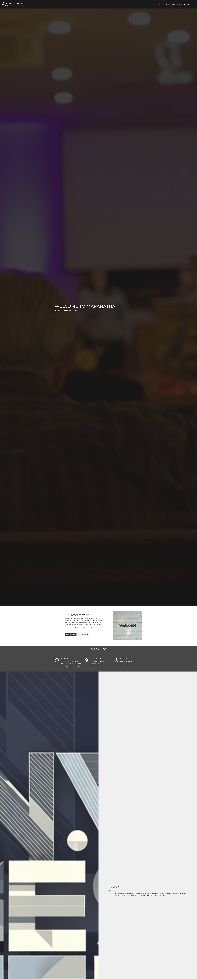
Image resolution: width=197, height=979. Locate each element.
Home (154, 4)
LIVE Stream (83, 634)
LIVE (173, 4)
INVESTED (133, 893)
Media (168, 4)
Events (179, 4)
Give (194, 4)
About (161, 4)
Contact (187, 4)
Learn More (70, 634)
